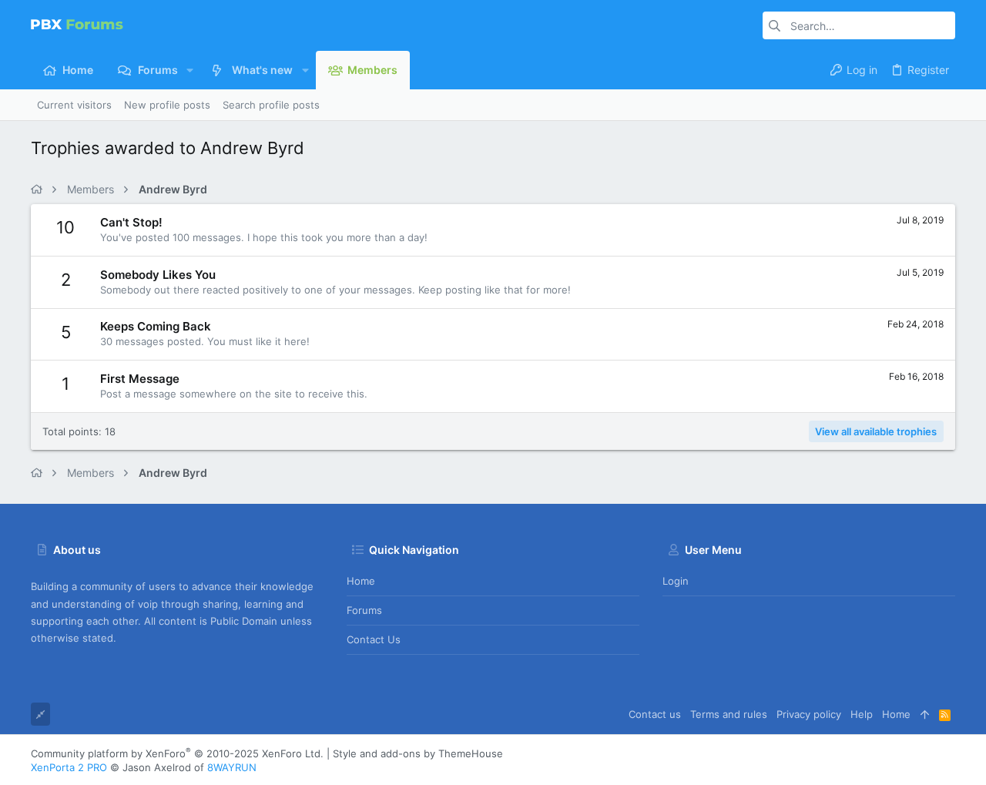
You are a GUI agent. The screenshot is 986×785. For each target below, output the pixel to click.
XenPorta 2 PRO (69, 767)
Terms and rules (728, 714)
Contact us (374, 639)
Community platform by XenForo (177, 753)
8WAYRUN (232, 767)
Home (361, 581)
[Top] (924, 714)
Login (675, 581)
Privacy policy (808, 714)
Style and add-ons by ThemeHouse (418, 753)
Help (861, 714)
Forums (364, 610)
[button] (189, 70)
